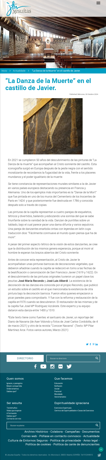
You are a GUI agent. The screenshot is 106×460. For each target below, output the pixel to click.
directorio (25, 358)
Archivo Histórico (36, 431)
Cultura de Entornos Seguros (28, 440)
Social (56, 389)
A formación (12, 413)
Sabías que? (12, 391)
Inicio (4, 70)
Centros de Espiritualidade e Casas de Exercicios (74, 410)
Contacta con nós (14, 419)
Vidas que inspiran (14, 410)
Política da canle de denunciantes (76, 444)
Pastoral (57, 391)
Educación (58, 383)
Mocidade (58, 394)
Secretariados (60, 397)
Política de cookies (38, 444)
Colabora (56, 431)
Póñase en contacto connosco (60, 436)
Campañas (72, 431)
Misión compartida (14, 386)
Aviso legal (90, 440)
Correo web (29, 436)
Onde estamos (13, 389)
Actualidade (19, 70)
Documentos (91, 431)
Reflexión (58, 386)
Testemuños (12, 408)
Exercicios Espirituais (62, 408)
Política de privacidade (65, 440)
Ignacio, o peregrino (14, 383)
